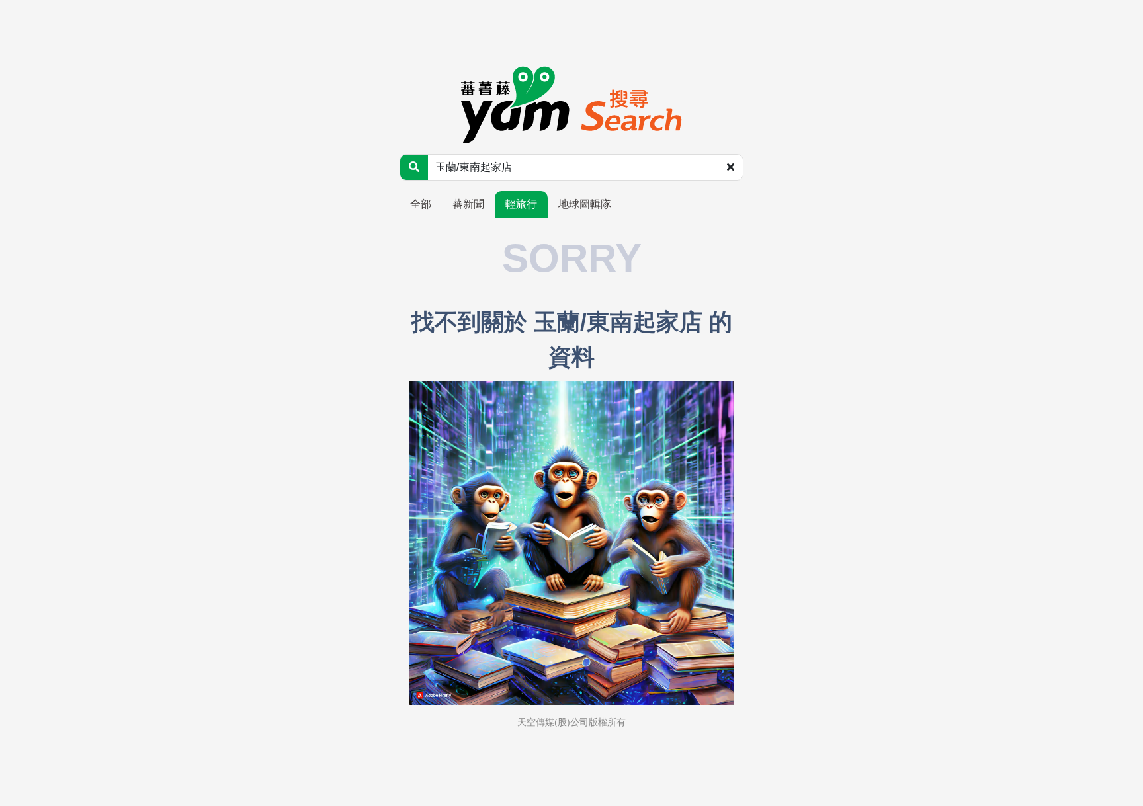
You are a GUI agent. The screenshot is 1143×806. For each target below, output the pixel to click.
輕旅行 (521, 204)
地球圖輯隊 (584, 204)
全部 (420, 204)
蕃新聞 (468, 204)
